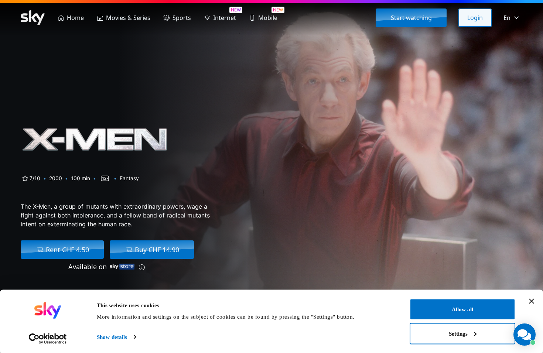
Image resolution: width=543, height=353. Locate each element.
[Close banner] (531, 301)
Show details (112, 337)
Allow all (462, 309)
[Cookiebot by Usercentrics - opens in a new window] (48, 338)
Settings (458, 333)
